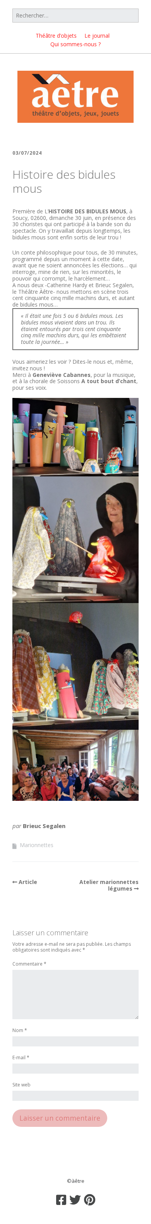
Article (28, 882)
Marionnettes (36, 845)
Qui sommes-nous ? (75, 44)
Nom (19, 1031)
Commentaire (29, 964)
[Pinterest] (89, 1200)
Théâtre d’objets (56, 35)
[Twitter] (75, 1200)
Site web (21, 1085)
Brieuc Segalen (44, 826)
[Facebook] (61, 1200)
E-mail (20, 1058)
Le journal (97, 35)
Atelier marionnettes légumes (109, 885)
